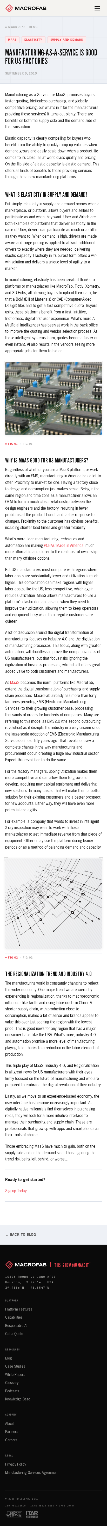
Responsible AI (16, 1326)
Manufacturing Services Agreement (31, 1473)
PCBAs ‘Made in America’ (64, 546)
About (9, 1424)
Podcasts (12, 1391)
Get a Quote (14, 1334)
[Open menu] (97, 8)
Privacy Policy (15, 1464)
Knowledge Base (17, 1399)
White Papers (15, 1375)
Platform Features (18, 1309)
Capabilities (14, 1317)
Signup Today (16, 1191)
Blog (8, 1358)
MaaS (14, 683)
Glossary (11, 1383)
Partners (11, 1432)
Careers (11, 1440)
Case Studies (15, 1366)
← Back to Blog (20, 1235)
